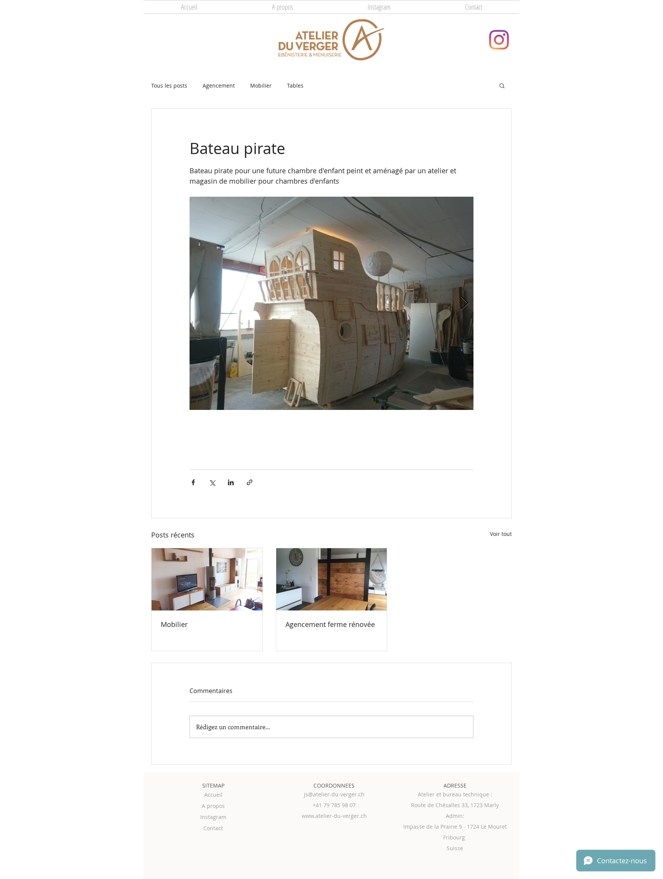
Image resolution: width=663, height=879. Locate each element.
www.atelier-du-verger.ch (334, 815)
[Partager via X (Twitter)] (212, 482)
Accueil (213, 794)
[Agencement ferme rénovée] (331, 579)
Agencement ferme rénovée (330, 624)
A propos (213, 805)
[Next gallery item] (464, 303)
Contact (213, 828)
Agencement (219, 85)
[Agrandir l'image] (331, 303)
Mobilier (261, 85)
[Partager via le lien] (249, 482)
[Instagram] (499, 40)
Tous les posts (169, 85)
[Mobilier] (207, 579)
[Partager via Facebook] (193, 482)
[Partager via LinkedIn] (230, 482)
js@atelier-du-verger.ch (334, 794)
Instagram (213, 817)
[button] (502, 85)
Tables (295, 85)
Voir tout (501, 533)
